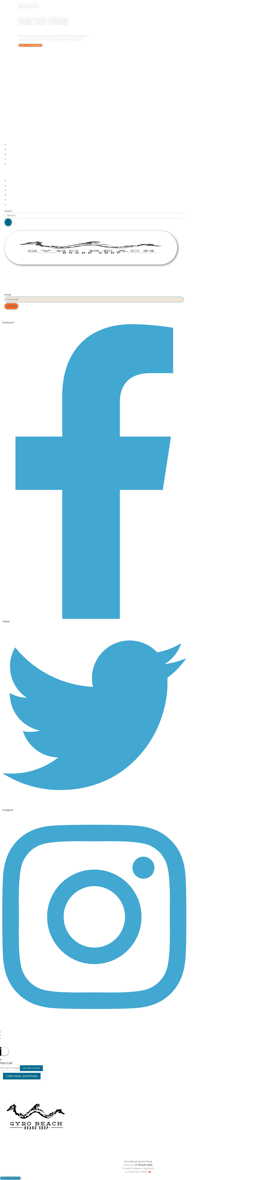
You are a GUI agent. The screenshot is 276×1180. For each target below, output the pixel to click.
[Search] (8, 222)
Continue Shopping (22, 1076)
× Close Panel (10, 1178)
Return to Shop (31, 1068)
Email (8, 294)
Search (8, 211)
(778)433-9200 (144, 1165)
